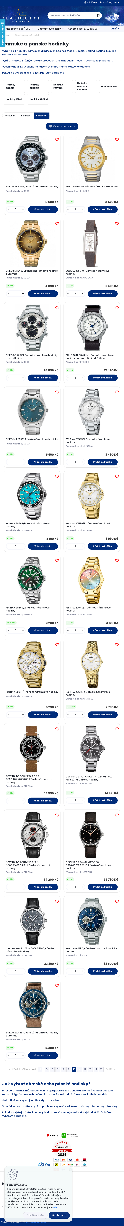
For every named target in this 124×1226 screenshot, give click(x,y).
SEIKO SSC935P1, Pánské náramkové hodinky (32, 186)
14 (96, 1069)
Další (114, 28)
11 (79, 1069)
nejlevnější (10, 115)
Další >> (110, 1069)
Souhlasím (59, 1215)
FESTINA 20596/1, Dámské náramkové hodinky (88, 525)
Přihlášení (92, 2)
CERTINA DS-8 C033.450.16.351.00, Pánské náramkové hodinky (30, 950)
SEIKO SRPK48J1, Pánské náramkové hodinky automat (32, 272)
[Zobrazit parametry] (62, 126)
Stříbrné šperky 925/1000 (83, 28)
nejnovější (41, 115)
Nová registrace (111, 2)
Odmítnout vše (35, 1215)
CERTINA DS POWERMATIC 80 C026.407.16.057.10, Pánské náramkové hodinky (88, 865)
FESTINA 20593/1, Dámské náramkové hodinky (88, 441)
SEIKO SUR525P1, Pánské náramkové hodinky (32, 439)
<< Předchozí (16, 1069)
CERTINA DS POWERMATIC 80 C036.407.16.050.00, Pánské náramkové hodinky (29, 779)
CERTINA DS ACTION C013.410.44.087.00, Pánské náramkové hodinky (89, 778)
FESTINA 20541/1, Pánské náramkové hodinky (32, 691)
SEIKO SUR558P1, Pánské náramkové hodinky (92, 186)
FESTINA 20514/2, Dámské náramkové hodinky (88, 693)
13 (90, 1069)
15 (101, 1069)
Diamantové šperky (49, 28)
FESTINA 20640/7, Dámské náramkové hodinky (88, 609)
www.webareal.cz (36, 1221)
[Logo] (20, 15)
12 (85, 1069)
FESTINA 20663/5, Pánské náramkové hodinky (27, 525)
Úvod (6, 35)
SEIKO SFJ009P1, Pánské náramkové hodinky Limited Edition (32, 357)
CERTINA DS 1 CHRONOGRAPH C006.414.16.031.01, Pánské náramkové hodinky (28, 865)
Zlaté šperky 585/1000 (17, 28)
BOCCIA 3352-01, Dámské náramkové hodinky (87, 272)
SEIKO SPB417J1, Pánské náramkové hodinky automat (91, 950)
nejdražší (26, 115)
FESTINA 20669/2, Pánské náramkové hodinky (27, 609)
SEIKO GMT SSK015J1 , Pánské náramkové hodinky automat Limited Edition (90, 357)
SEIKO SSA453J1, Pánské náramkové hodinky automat (32, 1034)
